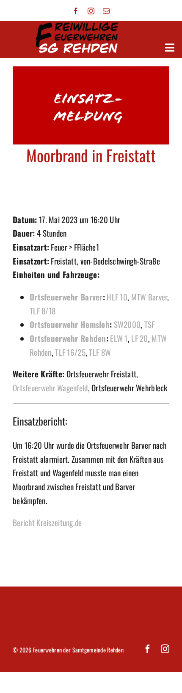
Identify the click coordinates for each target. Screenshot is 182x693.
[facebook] (75, 11)
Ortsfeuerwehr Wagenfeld (50, 387)
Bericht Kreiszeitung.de (47, 522)
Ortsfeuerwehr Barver (66, 297)
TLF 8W (100, 352)
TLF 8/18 (42, 310)
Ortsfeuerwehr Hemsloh (70, 324)
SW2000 (127, 324)
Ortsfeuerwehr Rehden (68, 338)
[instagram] (91, 11)
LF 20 (139, 338)
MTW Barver (149, 297)
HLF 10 (117, 297)
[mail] (106, 11)
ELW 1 (118, 338)
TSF (149, 324)
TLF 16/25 (70, 352)
